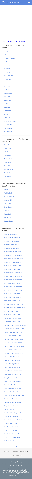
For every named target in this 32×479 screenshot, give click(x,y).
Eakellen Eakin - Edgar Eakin (13, 413)
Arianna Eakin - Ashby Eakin (13, 272)
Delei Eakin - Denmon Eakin (13, 388)
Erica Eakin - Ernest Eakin (12, 434)
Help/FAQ (19, 455)
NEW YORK (8, 90)
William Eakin (8, 159)
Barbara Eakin (8, 221)
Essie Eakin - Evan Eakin (12, 437)
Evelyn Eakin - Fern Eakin (12, 441)
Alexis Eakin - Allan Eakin (12, 248)
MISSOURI (7, 111)
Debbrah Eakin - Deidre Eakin (13, 385)
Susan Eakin (8, 207)
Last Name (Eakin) (20, 41)
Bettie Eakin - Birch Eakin (12, 293)
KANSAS (7, 107)
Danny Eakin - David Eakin (12, 378)
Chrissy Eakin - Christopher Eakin (14, 346)
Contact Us (15, 451)
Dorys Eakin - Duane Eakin (12, 406)
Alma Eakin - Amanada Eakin (13, 255)
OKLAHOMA (8, 128)
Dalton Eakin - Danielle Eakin (13, 374)
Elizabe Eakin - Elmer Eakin (12, 423)
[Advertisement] (16, 22)
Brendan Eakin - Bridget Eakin (13, 304)
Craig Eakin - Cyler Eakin (12, 367)
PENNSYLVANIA (9, 58)
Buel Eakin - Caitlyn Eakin (12, 314)
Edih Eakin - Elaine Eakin (12, 416)
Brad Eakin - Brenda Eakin (12, 300)
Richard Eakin (8, 166)
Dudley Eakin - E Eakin (11, 409)
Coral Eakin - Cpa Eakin (11, 364)
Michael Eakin (8, 169)
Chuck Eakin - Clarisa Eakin (12, 350)
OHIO (5, 61)
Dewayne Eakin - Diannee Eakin (14, 395)
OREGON (7, 83)
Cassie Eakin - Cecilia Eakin (13, 332)
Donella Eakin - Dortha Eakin (13, 402)
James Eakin (8, 155)
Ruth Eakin (7, 217)
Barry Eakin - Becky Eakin (12, 283)
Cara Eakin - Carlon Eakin (12, 321)
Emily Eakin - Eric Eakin (11, 430)
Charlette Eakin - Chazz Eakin (13, 339)
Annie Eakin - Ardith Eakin (12, 269)
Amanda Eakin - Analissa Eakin (13, 258)
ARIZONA (7, 97)
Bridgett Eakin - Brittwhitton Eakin (14, 307)
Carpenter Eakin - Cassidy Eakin (14, 329)
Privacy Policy (24, 451)
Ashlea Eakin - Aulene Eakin (13, 276)
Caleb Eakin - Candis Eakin (12, 318)
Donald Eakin (8, 173)
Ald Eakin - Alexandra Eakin (12, 244)
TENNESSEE (8, 79)
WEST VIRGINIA (9, 132)
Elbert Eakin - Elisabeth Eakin (13, 420)
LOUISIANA (7, 118)
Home (3, 41)
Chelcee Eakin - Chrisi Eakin (13, 343)
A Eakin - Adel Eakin (10, 234)
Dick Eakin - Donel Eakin (11, 399)
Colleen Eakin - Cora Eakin (12, 360)
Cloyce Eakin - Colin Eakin (12, 357)
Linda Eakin (7, 210)
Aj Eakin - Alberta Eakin (11, 241)
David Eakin (7, 148)
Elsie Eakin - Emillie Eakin (12, 427)
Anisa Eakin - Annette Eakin (12, 265)
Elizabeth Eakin (9, 196)
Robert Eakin (8, 145)
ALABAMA (7, 86)
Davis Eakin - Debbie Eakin (12, 381)
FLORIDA (7, 65)
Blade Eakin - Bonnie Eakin (12, 297)
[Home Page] (4, 2)
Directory (10, 41)
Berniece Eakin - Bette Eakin (13, 290)
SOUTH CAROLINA (10, 121)
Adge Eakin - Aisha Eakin (12, 237)
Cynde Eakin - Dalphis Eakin (13, 371)
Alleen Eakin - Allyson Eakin (13, 251)
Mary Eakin (7, 189)
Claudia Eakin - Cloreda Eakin (13, 353)
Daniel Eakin (8, 176)
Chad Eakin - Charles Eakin (12, 336)
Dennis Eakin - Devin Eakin (12, 392)
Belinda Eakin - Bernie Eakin (13, 286)
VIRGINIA (7, 68)
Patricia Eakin (8, 193)
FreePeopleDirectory (13, 2)
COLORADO (8, 125)
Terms (12, 455)
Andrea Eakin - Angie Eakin (12, 262)
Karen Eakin (8, 214)
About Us (6, 451)
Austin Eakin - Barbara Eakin (13, 279)
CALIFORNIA (8, 54)
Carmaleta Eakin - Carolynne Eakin (15, 325)
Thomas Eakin (8, 162)
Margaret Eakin (8, 200)
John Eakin (7, 152)
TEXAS (6, 51)
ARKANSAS (8, 93)
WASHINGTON (8, 75)
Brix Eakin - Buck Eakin (11, 311)
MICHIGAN (7, 100)
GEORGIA (7, 72)
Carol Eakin (7, 203)
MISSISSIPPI (8, 114)
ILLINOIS (7, 104)
